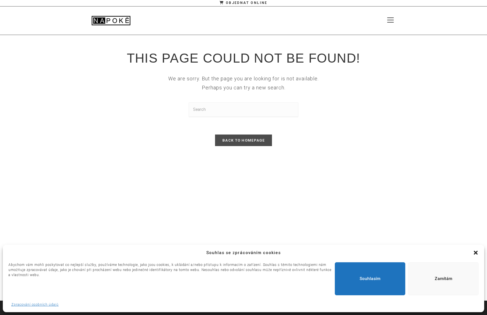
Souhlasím (370, 278)
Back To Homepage (243, 140)
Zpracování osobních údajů (35, 305)
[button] (476, 252)
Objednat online (245, 3)
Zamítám (443, 278)
